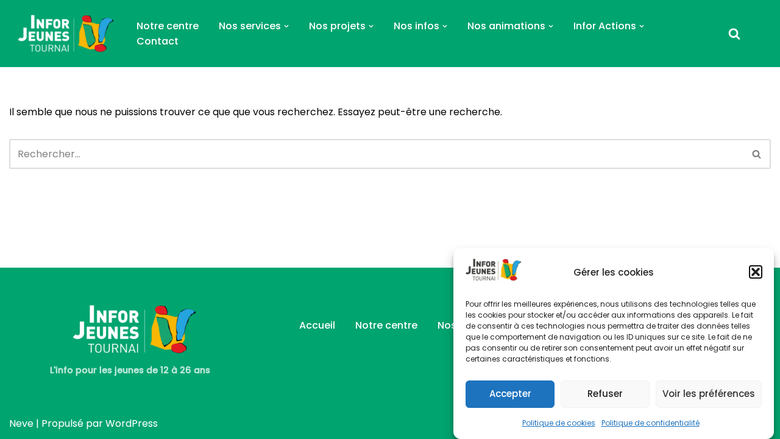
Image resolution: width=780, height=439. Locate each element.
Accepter (510, 393)
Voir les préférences (708, 393)
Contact (157, 41)
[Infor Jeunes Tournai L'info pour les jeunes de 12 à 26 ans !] (62, 33)
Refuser (605, 393)
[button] (756, 272)
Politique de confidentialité (650, 422)
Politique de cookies (558, 422)
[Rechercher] (734, 33)
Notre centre (167, 26)
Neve (21, 423)
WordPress (131, 423)
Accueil (317, 325)
